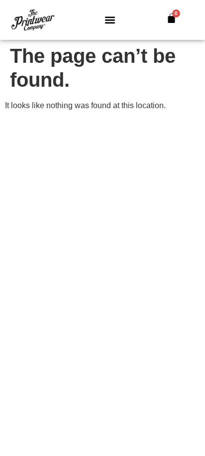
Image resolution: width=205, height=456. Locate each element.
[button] (110, 20)
